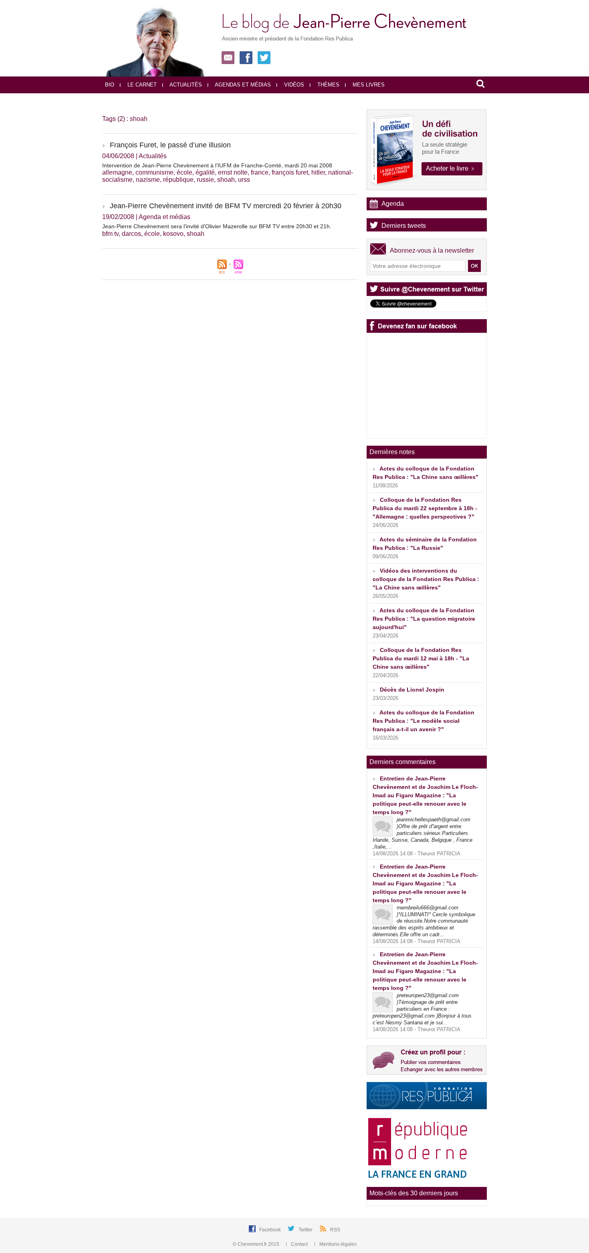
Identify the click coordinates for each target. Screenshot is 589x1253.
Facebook (270, 1230)
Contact (299, 1244)
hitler (318, 172)
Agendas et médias (242, 85)
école (184, 172)
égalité (205, 172)
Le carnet (141, 85)
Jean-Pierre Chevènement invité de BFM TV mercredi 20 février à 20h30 (225, 206)
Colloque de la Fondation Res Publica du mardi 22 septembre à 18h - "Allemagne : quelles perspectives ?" (425, 508)
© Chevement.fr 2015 (256, 1244)
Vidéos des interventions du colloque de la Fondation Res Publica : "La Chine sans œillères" (426, 579)
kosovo (173, 233)
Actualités (185, 85)
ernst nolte (233, 172)
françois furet (290, 172)
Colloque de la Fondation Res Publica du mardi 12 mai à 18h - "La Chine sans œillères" (421, 658)
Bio (109, 85)
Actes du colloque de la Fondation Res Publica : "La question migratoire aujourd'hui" (424, 618)
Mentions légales (337, 1244)
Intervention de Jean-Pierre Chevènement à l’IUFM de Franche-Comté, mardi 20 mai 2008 (217, 165)
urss (244, 179)
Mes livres (368, 85)
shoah (226, 179)
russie (205, 179)
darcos (131, 233)
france (259, 172)
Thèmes (327, 85)
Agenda (392, 203)
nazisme (148, 179)
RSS (335, 1230)
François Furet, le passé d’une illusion (170, 145)
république (178, 179)
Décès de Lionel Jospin (412, 689)
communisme (154, 172)
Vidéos (293, 85)
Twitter (306, 1230)
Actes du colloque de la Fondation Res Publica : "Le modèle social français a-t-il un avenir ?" (423, 720)
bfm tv (110, 233)
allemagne (117, 172)
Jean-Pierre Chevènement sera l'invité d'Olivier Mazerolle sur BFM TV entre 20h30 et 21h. (216, 226)
